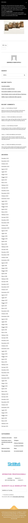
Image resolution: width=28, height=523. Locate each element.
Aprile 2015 (4, 359)
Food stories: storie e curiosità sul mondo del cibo (6, 442)
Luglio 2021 (4, 171)
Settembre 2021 (5, 166)
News (15, 448)
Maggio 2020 (4, 206)
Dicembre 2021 (5, 158)
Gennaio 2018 (4, 281)
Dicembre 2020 (5, 190)
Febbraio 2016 (4, 335)
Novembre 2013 (5, 402)
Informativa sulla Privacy (18, 496)
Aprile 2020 (4, 209)
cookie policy (9, 11)
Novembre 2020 (5, 193)
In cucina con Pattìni (18, 445)
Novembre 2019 (5, 222)
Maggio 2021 (4, 177)
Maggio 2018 (4, 271)
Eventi (15, 437)
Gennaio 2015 (4, 367)
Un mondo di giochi (18, 451)
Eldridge (3, 125)
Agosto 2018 (4, 263)
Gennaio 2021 (4, 188)
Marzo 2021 (4, 182)
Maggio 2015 (4, 356)
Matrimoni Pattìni (5, 448)
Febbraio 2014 (4, 394)
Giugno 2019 (4, 236)
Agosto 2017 (4, 295)
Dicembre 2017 (5, 284)
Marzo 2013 (4, 421)
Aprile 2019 (4, 241)
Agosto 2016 (4, 319)
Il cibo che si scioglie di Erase (8, 88)
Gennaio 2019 (4, 249)
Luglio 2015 (4, 351)
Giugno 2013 (4, 412)
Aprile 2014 (4, 388)
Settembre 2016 (5, 316)
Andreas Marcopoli (14, 62)
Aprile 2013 (4, 418)
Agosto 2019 (4, 230)
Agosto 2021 (4, 169)
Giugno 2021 (4, 174)
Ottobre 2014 (4, 375)
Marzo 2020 (4, 212)
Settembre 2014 (5, 378)
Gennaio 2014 (4, 396)
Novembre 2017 (5, 287)
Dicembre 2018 (5, 252)
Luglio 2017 (4, 297)
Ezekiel (3, 108)
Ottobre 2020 (4, 196)
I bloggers (16, 440)
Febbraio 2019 (4, 246)
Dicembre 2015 (5, 340)
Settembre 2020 (5, 198)
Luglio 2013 (4, 410)
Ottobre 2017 (4, 289)
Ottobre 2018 (4, 257)
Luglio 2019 (4, 233)
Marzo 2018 (4, 276)
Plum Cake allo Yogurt (11, 108)
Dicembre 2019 (5, 220)
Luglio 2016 (4, 321)
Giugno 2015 (4, 354)
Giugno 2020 (4, 204)
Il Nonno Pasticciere (18, 443)
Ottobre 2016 (4, 313)
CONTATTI (20, 480)
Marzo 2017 (4, 308)
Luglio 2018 (4, 265)
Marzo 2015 (4, 362)
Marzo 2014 (4, 391)
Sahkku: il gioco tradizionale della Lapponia (11, 97)
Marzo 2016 (4, 332)
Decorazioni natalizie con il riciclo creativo (11, 91)
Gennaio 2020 (4, 217)
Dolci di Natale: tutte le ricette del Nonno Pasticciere (13, 94)
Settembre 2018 (5, 260)
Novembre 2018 (5, 254)
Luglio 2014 (4, 380)
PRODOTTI (18, 478)
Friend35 (3, 117)
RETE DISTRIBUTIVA (10, 480)
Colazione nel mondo (6, 437)
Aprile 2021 (4, 180)
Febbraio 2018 (4, 279)
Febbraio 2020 (5, 214)
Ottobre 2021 (4, 163)
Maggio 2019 (4, 238)
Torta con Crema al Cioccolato (14, 117)
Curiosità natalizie (5, 86)
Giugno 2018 (4, 268)
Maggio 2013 (4, 415)
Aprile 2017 (4, 305)
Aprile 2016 (4, 329)
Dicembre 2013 (5, 399)
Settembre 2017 (5, 292)
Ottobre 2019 (4, 225)
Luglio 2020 (4, 201)
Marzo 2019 (4, 244)
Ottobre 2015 (4, 346)
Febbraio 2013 (4, 423)
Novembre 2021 (5, 161)
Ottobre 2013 (4, 404)
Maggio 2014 (4, 386)
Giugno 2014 (4, 383)
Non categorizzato (5, 451)
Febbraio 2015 (4, 364)
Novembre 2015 (5, 343)
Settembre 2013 (5, 407)
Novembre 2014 (5, 372)
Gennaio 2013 (4, 426)
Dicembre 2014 (5, 370)
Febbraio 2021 (4, 185)
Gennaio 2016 (4, 338)
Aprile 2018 (4, 273)
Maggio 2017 (4, 303)
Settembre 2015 (5, 348)
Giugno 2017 (4, 300)
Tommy (2, 144)
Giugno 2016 (4, 324)
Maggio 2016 (4, 327)
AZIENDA (10, 478)
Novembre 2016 (5, 311)
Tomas (2, 134)
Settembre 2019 (5, 228)
